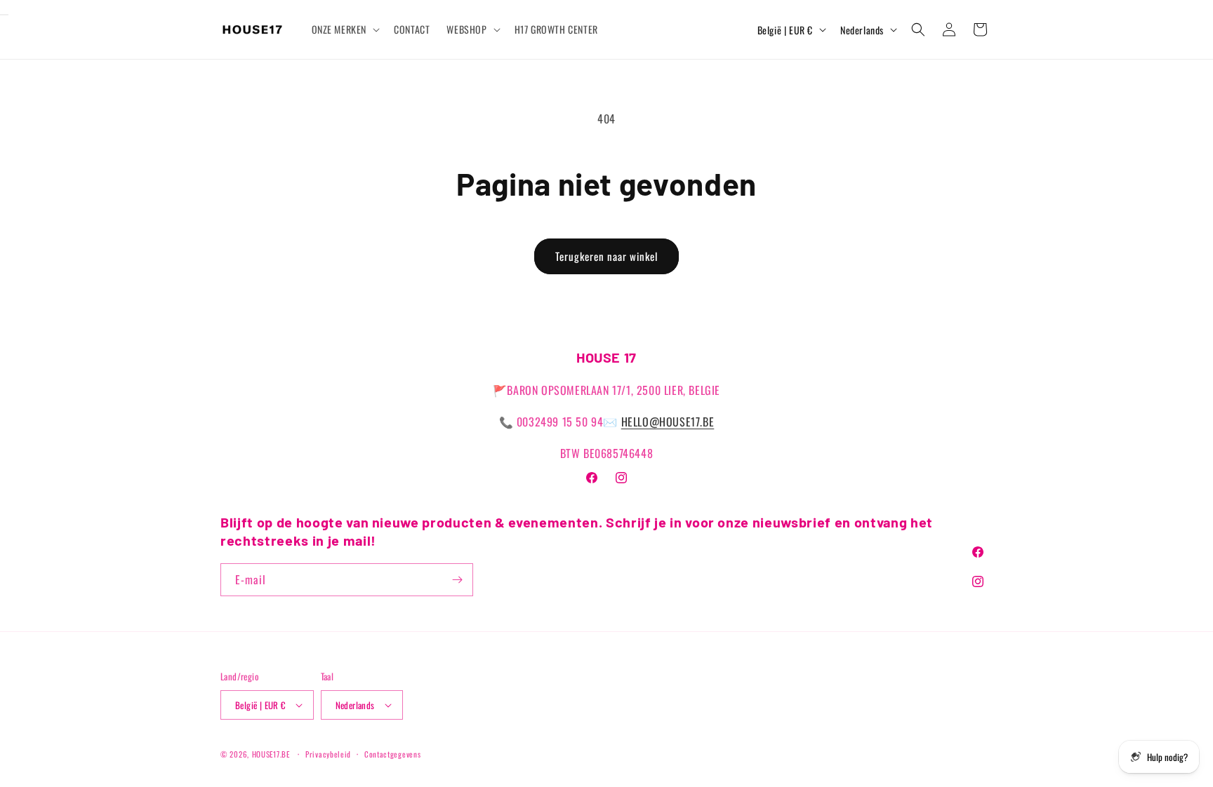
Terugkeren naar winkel (606, 256)
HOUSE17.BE (271, 754)
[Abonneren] (457, 579)
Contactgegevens (392, 754)
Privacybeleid (328, 754)
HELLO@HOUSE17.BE (668, 421)
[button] (344, 29)
